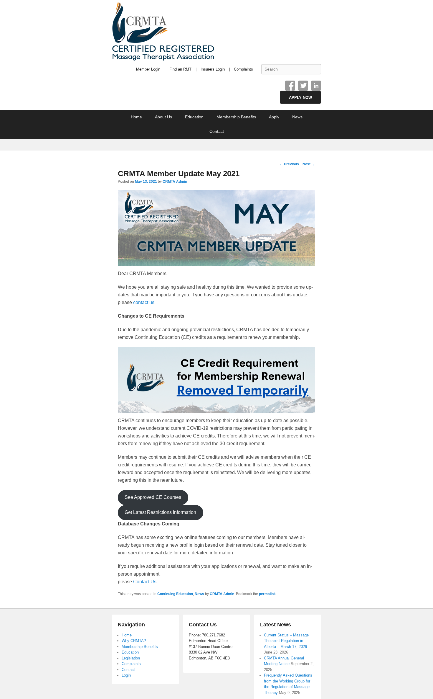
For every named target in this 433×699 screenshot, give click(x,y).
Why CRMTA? (134, 640)
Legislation (131, 658)
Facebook (290, 86)
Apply (274, 117)
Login (126, 675)
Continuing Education (175, 594)
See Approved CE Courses (153, 497)
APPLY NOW (300, 97)
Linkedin (316, 86)
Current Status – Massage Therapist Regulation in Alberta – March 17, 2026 (286, 641)
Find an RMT (180, 69)
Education (194, 117)
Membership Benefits (236, 117)
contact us (143, 302)
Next (309, 164)
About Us (163, 117)
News (297, 117)
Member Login (148, 69)
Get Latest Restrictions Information (160, 512)
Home (136, 117)
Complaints (243, 69)
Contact (216, 131)
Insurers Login (213, 69)
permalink (267, 594)
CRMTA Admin (175, 181)
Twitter (303, 86)
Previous (289, 164)
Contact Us (144, 581)
